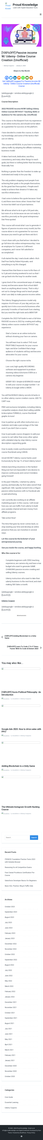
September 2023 (11, 912)
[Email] (27, 76)
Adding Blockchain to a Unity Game (18, 766)
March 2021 (9, 1050)
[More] (31, 76)
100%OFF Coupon (13, 81)
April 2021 (8, 1045)
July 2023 (8, 922)
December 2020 (11, 1066)
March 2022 (9, 986)
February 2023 (10, 933)
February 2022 (10, 991)
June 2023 (9, 928)
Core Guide (9, 1097)
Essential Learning (11, 1102)
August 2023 (9, 917)
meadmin (15, 699)
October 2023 (10, 907)
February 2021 (10, 1055)
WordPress (23, 1132)
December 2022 (11, 944)
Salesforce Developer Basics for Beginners (21, 881)
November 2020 (11, 1071)
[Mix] (19, 76)
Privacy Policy (31, 1132)
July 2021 (8, 1029)
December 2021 (11, 1002)
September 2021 (11, 1018)
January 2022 (10, 997)
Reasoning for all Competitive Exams (18, 867)
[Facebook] (7, 76)
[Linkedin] (15, 76)
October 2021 (10, 1013)
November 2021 (11, 1007)
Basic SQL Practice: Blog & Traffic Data (19, 886)
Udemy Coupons (9, 65)
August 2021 (9, 1023)
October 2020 (10, 1076)
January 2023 (10, 938)
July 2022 (8, 970)
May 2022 (8, 981)
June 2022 (9, 976)
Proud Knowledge (25, 5)
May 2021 (8, 1039)
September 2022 (11, 960)
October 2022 (10, 954)
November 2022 (11, 949)
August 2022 (9, 965)
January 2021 (10, 1060)
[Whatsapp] (23, 76)
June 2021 (9, 1034)
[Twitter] (11, 76)
